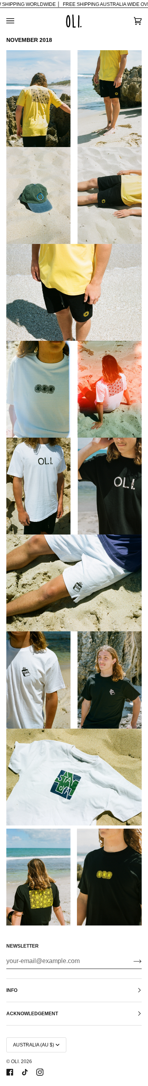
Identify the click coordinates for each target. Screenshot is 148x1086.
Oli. (15, 1061)
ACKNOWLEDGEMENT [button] (32, 1013)
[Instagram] (39, 1072)
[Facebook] (9, 1072)
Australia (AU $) (33, 1045)
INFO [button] (11, 990)
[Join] (131, 961)
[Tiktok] (24, 1072)
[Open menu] (18, 21)
